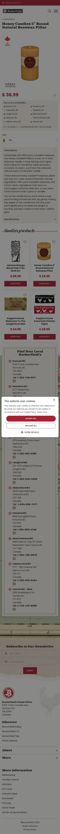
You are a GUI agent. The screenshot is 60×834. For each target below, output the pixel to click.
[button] (30, 432)
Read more (42, 412)
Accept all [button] (31, 418)
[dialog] (30, 417)
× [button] (54, 400)
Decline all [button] (31, 425)
